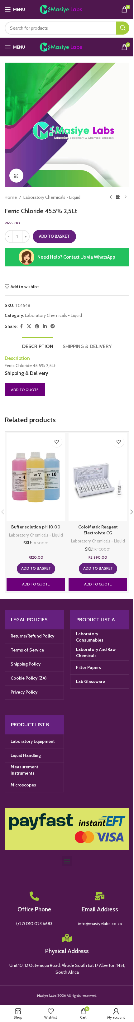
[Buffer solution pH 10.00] (36, 477)
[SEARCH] (122, 28)
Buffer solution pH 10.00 (35, 527)
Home (11, 197)
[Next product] (125, 197)
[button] (36, 568)
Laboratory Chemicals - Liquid (51, 197)
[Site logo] (67, 9)
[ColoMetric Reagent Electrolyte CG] (98, 477)
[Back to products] (118, 197)
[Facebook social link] (21, 326)
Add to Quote (25, 389)
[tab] (37, 345)
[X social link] (29, 326)
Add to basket (54, 236)
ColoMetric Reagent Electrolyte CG (98, 530)
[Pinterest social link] (37, 326)
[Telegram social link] (53, 326)
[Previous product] (110, 197)
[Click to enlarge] (16, 176)
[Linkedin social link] (45, 326)
